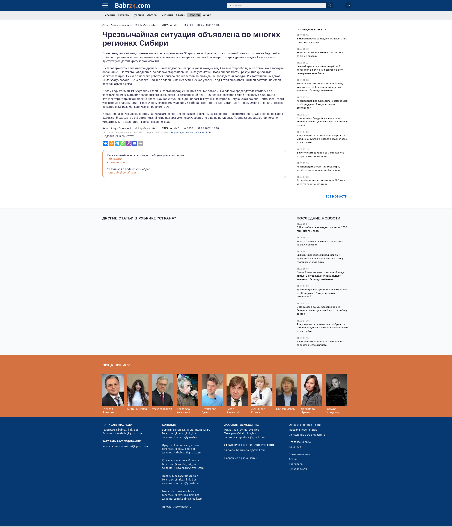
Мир (176, 25)
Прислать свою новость (176, 506)
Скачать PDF (203, 132)
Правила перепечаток (303, 429)
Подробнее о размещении (240, 458)
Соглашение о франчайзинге (307, 434)
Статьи (180, 15)
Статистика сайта (299, 454)
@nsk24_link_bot (185, 479)
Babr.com (132, 5)
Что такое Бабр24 (300, 442)
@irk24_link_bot (185, 448)
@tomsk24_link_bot (187, 495)
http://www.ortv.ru (148, 25)
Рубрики (138, 15)
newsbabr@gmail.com (121, 172)
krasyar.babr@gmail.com (189, 468)
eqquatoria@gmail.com (250, 437)
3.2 (124, 520)
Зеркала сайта (298, 469)
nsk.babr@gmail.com (186, 483)
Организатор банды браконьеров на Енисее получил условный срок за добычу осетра (322, 121)
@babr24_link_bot (126, 429)
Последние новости (311, 29)
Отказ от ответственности (305, 424)
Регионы (109, 15)
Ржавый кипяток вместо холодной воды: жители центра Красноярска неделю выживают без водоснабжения (321, 87)
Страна (167, 25)
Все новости (336, 196)
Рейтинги (166, 15)
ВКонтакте (117, 162)
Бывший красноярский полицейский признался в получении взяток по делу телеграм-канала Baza (320, 69)
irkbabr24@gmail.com (187, 452)
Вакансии (295, 446)
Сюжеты (123, 15)
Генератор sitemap (183, 520)
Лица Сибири (116, 365)
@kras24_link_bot (186, 464)
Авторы (152, 15)
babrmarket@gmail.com (250, 450)
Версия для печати (182, 132)
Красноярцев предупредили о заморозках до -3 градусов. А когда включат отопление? (322, 104)
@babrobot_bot (246, 433)
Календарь (296, 464)
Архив (207, 15)
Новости (194, 15)
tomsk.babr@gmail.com (188, 498)
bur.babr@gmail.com (186, 437)
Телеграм (115, 158)
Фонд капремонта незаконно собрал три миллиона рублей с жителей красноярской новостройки (322, 139)
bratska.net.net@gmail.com (131, 446)
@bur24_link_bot (185, 433)
